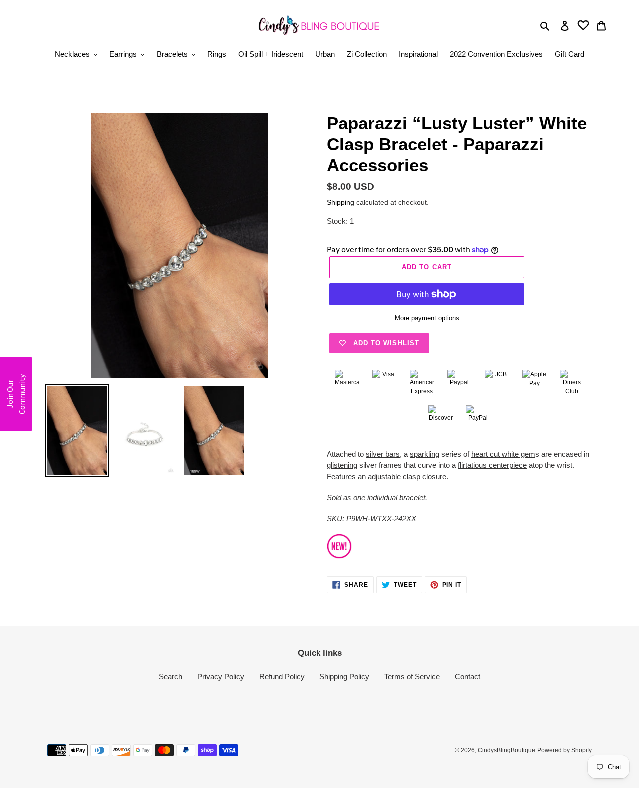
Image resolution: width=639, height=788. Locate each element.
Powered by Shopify (564, 750)
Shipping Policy (344, 676)
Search (170, 676)
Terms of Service (412, 676)
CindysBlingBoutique (506, 750)
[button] (16, 394)
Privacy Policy (220, 676)
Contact (467, 676)
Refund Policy (282, 676)
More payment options (427, 318)
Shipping (340, 202)
